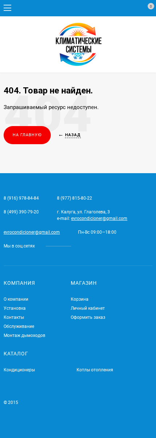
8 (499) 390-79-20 (21, 211)
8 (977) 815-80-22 (74, 198)
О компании (16, 299)
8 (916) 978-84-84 (21, 198)
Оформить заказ (88, 317)
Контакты (14, 317)
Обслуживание (19, 326)
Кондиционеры (19, 369)
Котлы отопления (95, 369)
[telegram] (81, 246)
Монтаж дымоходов (24, 335)
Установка (15, 308)
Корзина (80, 299)
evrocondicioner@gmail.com (99, 218)
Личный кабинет (88, 308)
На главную (27, 135)
